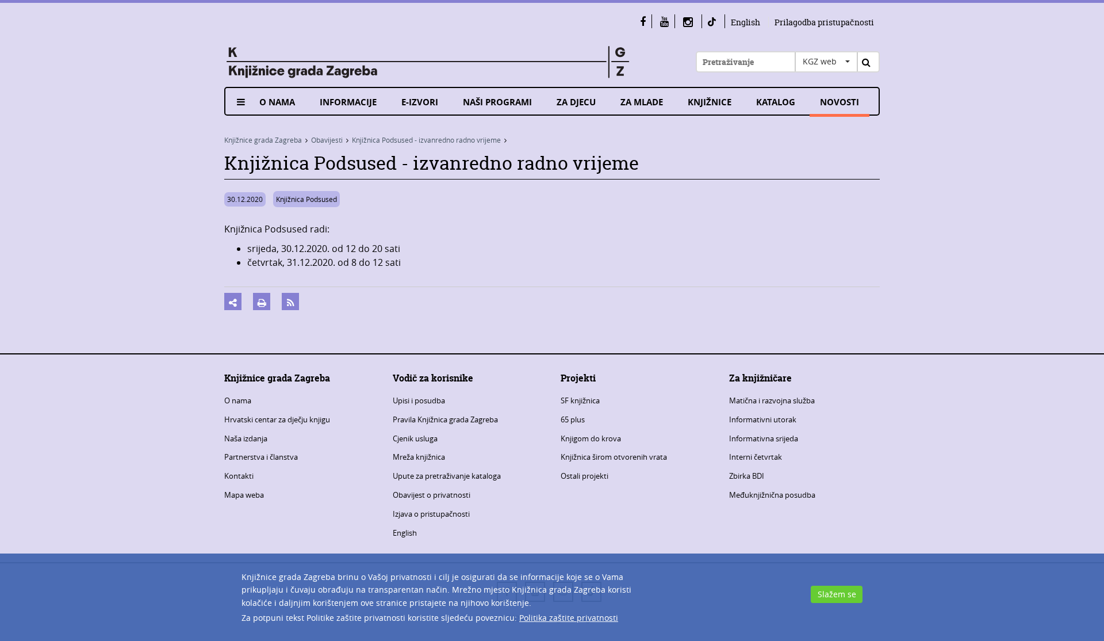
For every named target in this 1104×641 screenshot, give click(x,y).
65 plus (573, 419)
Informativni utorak (762, 419)
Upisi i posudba (419, 400)
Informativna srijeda (763, 438)
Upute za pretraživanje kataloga (447, 476)
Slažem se (837, 594)
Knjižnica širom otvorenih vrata (614, 457)
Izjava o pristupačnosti (431, 514)
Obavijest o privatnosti (431, 495)
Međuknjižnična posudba (772, 495)
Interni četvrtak (755, 457)
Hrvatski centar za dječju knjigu (277, 419)
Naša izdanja (245, 438)
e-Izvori (419, 102)
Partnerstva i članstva (261, 457)
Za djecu (576, 102)
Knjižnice (709, 102)
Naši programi (497, 102)
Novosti (839, 102)
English (745, 22)
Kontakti (239, 476)
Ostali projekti (584, 476)
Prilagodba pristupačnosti (824, 22)
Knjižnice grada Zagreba (263, 139)
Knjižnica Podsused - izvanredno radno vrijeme (426, 139)
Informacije (348, 102)
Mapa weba (244, 495)
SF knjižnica (580, 400)
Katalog (775, 102)
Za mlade (641, 102)
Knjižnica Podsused (306, 199)
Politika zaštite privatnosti (568, 617)
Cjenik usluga (415, 438)
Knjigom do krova (591, 438)
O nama (277, 102)
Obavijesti (327, 139)
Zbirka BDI (746, 476)
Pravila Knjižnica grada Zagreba (445, 419)
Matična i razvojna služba (772, 400)
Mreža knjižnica (419, 457)
